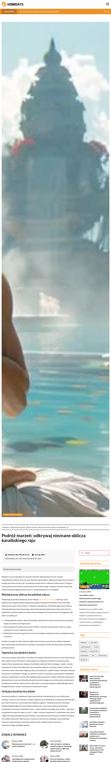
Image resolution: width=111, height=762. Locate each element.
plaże (96, 647)
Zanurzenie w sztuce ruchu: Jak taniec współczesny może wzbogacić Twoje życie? (97, 750)
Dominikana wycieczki (47, 599)
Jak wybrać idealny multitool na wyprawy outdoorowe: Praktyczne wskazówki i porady (98, 736)
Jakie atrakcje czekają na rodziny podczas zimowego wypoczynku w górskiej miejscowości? (61, 747)
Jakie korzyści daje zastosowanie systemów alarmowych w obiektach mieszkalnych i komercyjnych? (98, 681)
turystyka (102, 655)
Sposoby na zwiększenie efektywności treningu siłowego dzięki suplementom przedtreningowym (98, 697)
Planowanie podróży (13, 514)
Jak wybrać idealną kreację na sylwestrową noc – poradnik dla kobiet (46, 11)
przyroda (84, 655)
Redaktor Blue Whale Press (19, 555)
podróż (83, 651)
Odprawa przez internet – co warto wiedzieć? (23, 745)
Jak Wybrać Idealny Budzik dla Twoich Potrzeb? (97, 724)
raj (93, 655)
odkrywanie (85, 647)
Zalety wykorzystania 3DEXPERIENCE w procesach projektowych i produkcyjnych (91, 598)
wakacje (83, 660)
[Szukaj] (81, 553)
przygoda (94, 651)
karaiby (83, 642)
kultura (94, 642)
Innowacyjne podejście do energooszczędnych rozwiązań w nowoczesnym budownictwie (98, 712)
